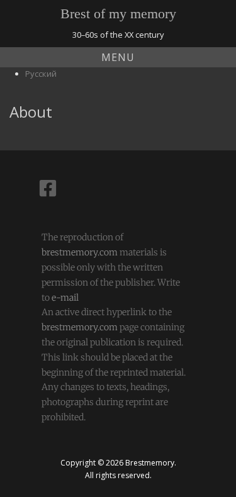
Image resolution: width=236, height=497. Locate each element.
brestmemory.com (80, 252)
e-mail (65, 297)
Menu (118, 57)
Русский (41, 73)
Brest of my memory (118, 13)
